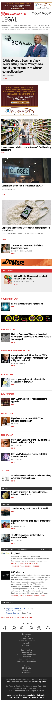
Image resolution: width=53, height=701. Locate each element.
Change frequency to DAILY (32, 697)
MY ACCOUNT (26, 29)
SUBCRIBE (34, 29)
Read (13, 254)
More (43, 549)
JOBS (34, 25)
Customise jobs (26, 617)
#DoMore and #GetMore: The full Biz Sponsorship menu (27, 246)
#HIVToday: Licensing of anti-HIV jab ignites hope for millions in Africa (30, 441)
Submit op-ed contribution (26, 661)
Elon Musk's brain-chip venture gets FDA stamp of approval (29, 455)
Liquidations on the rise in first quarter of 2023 (22, 185)
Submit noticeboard (26, 659)
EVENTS (40, 25)
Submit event (26, 645)
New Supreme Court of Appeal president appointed (29, 400)
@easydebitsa (17, 566)
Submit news (26, 657)
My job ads (26, 668)
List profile (26, 643)
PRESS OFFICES (18, 25)
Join (49, 549)
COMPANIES (27, 25)
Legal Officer (11, 611)
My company (26, 672)
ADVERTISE (23, 27)
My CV (26, 675)
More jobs (5, 617)
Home (26, 666)
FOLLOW (47, 27)
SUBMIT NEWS (14, 27)
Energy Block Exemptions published (27, 303)
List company (26, 634)
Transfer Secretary (13, 613)
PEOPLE (46, 25)
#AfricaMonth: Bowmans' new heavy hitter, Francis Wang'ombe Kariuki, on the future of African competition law (22, 66)
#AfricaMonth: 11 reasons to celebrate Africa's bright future (31, 277)
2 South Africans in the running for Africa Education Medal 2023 (29, 493)
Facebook (36, 566)
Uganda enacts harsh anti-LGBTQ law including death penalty (27, 419)
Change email (14, 697)
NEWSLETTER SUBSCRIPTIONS (11, 29)
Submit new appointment (26, 654)
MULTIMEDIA (5, 27)
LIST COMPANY (33, 27)
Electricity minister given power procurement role (31, 521)
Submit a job (14, 617)
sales (9, 682)
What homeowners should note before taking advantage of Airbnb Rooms (31, 476)
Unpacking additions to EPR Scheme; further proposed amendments (26, 228)
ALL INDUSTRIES (6, 25)
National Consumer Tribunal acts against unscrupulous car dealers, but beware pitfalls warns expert (31, 336)
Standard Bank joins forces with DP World (29, 508)
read (5, 78)
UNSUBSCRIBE (43, 29)
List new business (26, 639)
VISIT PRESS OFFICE (32, 563)
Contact (14, 563)
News (22, 563)
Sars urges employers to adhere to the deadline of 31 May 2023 (28, 380)
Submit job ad (26, 652)
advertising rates (39, 682)
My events (26, 670)
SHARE (41, 27)
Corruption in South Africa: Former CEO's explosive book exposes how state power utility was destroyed (29, 358)
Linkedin (28, 566)
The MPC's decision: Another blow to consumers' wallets (27, 536)
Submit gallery (26, 650)
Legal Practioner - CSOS (15, 609)
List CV (26, 636)
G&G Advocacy (17, 572)
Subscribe (41, 695)
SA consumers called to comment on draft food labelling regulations (26, 148)
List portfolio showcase (26, 641)
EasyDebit (15, 553)
